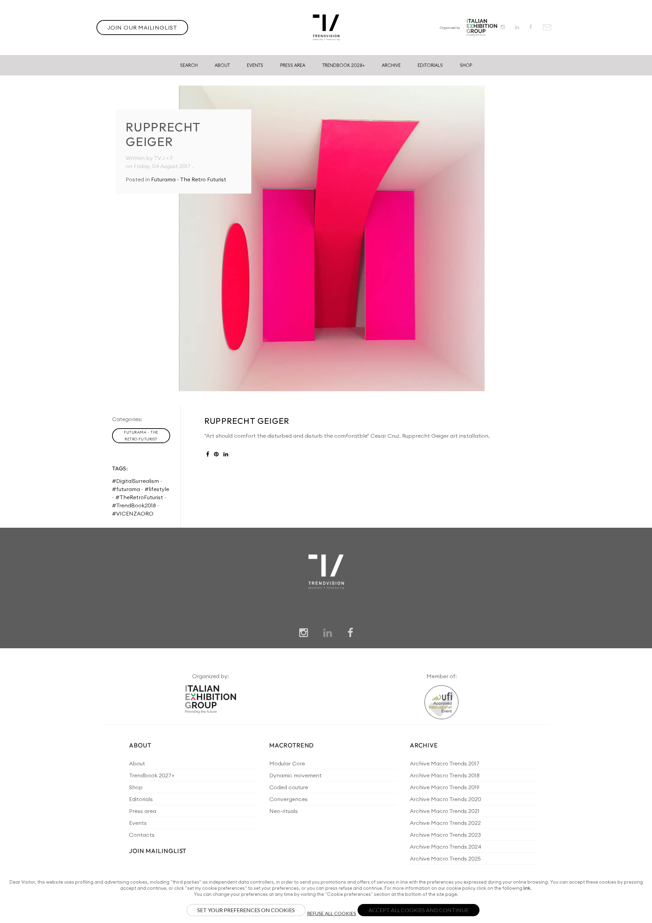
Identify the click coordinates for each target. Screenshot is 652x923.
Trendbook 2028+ (343, 65)
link (526, 888)
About (222, 65)
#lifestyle (157, 489)
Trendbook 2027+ (151, 775)
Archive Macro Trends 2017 (444, 763)
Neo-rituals (283, 811)
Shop (466, 65)
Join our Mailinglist (142, 27)
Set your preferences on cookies (246, 910)
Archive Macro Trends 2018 (444, 775)
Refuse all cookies (331, 913)
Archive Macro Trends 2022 (445, 822)
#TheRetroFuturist (139, 497)
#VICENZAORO (132, 513)
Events (255, 65)
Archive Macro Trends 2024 (446, 846)
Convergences (288, 799)
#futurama (126, 489)
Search (189, 65)
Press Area (292, 65)
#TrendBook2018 (134, 505)
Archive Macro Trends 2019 (444, 787)
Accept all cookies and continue (418, 910)
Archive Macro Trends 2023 (445, 834)
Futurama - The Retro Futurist (188, 179)
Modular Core (287, 763)
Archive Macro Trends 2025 (445, 858)
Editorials (430, 65)
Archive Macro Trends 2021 (444, 811)
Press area (142, 811)
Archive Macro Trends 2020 (445, 799)
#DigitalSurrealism (135, 480)
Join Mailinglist (157, 851)
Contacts (142, 834)
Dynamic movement (295, 775)
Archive (391, 65)
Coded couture (288, 787)
